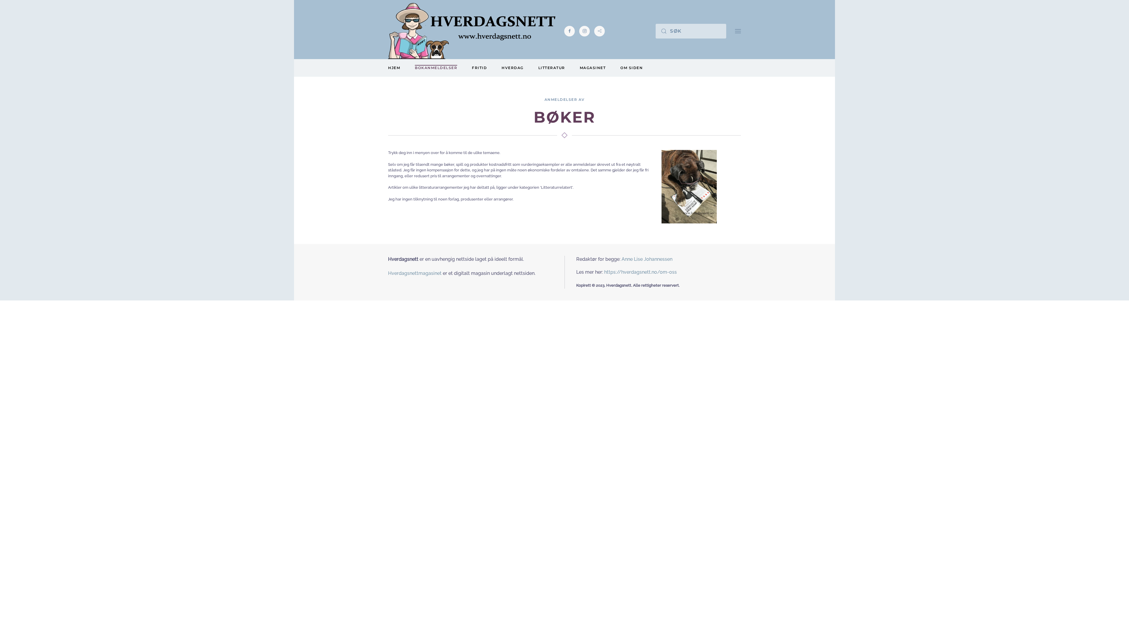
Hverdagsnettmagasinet (415, 273)
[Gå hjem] (471, 31)
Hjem (394, 68)
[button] (738, 31)
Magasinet (593, 68)
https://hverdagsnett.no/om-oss (640, 272)
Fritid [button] (479, 68)
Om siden (631, 68)
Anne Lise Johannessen (647, 259)
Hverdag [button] (513, 68)
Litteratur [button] (551, 68)
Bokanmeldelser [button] (436, 68)
